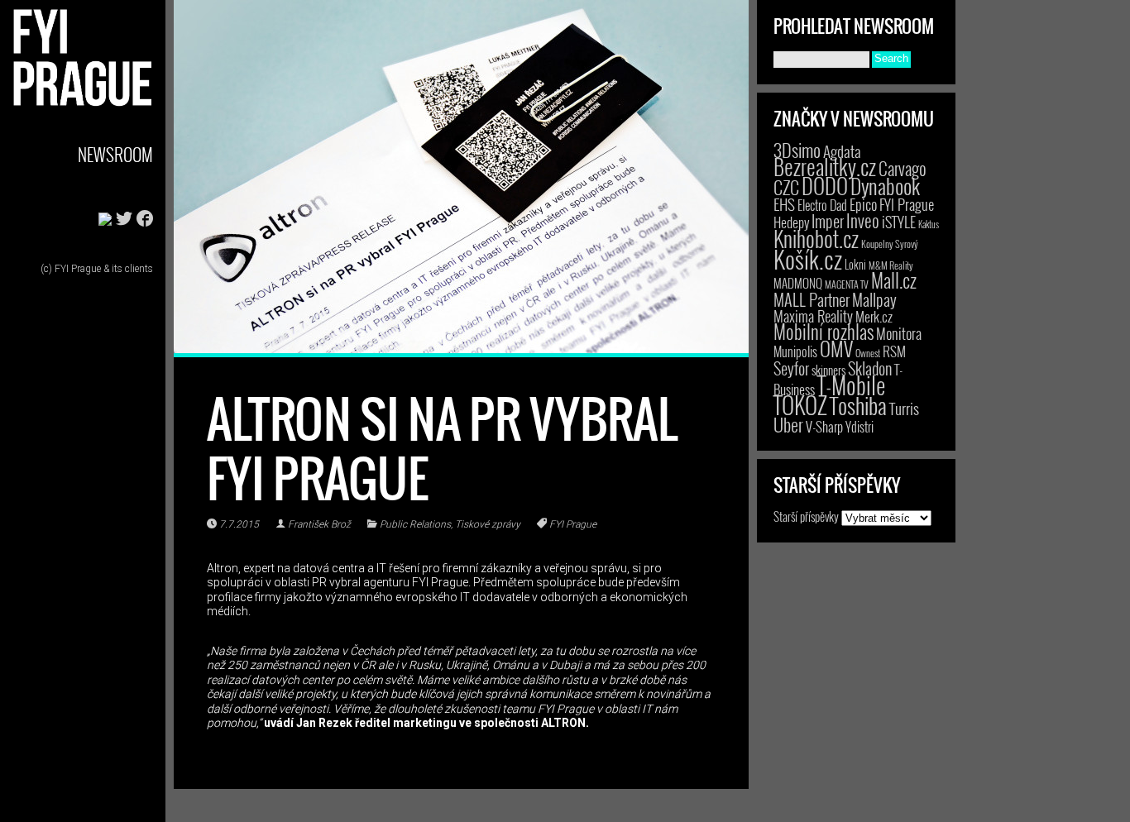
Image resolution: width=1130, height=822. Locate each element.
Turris (904, 408)
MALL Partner (811, 299)
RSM (894, 351)
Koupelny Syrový (889, 243)
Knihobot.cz (816, 238)
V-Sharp (824, 426)
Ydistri (859, 427)
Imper (828, 220)
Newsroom (115, 154)
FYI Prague (572, 524)
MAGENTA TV (847, 284)
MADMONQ (797, 283)
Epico (863, 204)
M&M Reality (891, 265)
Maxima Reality (813, 316)
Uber (788, 424)
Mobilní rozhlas (823, 331)
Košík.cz (807, 258)
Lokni (855, 264)
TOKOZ (800, 404)
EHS (784, 204)
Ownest (867, 353)
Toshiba (858, 405)
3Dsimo (797, 149)
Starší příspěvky (806, 516)
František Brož (319, 524)
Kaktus (928, 224)
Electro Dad (822, 205)
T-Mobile (851, 384)
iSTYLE (899, 221)
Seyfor (791, 368)
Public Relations (415, 524)
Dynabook (885, 185)
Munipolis (795, 351)
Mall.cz (894, 280)
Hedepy (791, 222)
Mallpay (874, 299)
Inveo (862, 220)
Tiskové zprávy (487, 524)
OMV (836, 348)
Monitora (899, 333)
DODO (825, 185)
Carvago (903, 168)
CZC (786, 187)
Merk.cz (874, 316)
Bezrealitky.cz (824, 167)
